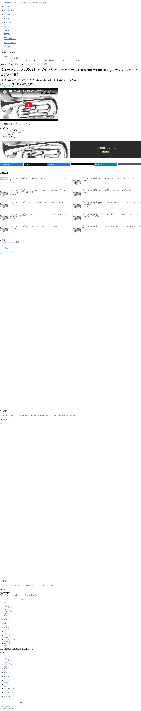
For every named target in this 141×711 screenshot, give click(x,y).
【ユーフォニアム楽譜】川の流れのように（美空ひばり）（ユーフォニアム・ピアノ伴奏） (27, 585)
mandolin (15, 595)
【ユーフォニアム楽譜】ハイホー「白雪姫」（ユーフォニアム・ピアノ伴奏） (107, 190)
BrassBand (34, 595)
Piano (21, 595)
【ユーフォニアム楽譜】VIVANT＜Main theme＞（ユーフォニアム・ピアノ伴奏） (108, 178)
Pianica (27, 595)
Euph (7, 248)
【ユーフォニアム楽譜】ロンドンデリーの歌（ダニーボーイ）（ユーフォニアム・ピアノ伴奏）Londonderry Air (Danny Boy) (37, 415)
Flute (1, 595)
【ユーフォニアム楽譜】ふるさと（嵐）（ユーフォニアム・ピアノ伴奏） (33, 226)
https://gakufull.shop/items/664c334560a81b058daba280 (18, 86)
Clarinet (7, 595)
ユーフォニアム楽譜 (39, 64)
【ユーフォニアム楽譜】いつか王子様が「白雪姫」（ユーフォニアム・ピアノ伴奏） (37, 202)
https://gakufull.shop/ (7, 708)
